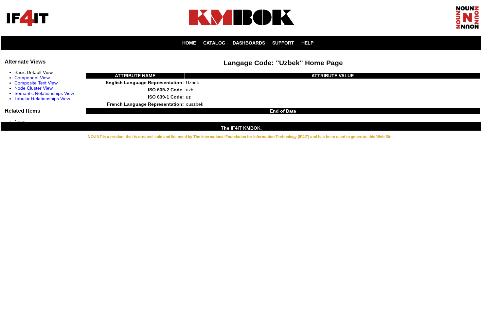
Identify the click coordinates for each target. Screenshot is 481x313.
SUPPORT (283, 43)
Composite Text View (36, 82)
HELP (307, 43)
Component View (32, 77)
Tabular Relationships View (42, 98)
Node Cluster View (33, 88)
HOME (189, 43)
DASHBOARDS (249, 43)
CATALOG (214, 43)
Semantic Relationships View (44, 93)
